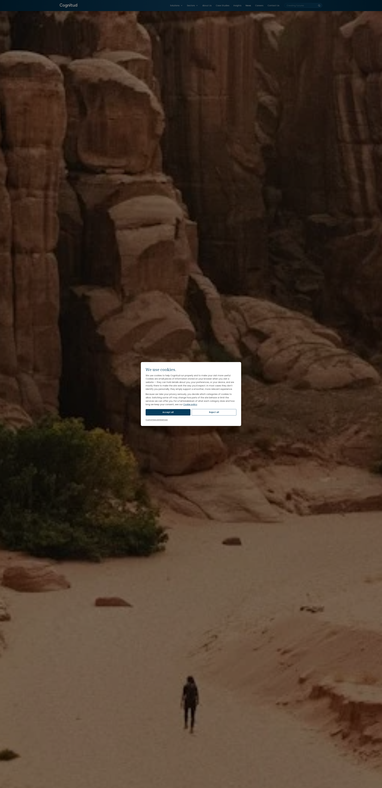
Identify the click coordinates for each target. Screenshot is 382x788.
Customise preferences (157, 419)
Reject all (214, 412)
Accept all (168, 412)
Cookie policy (190, 404)
